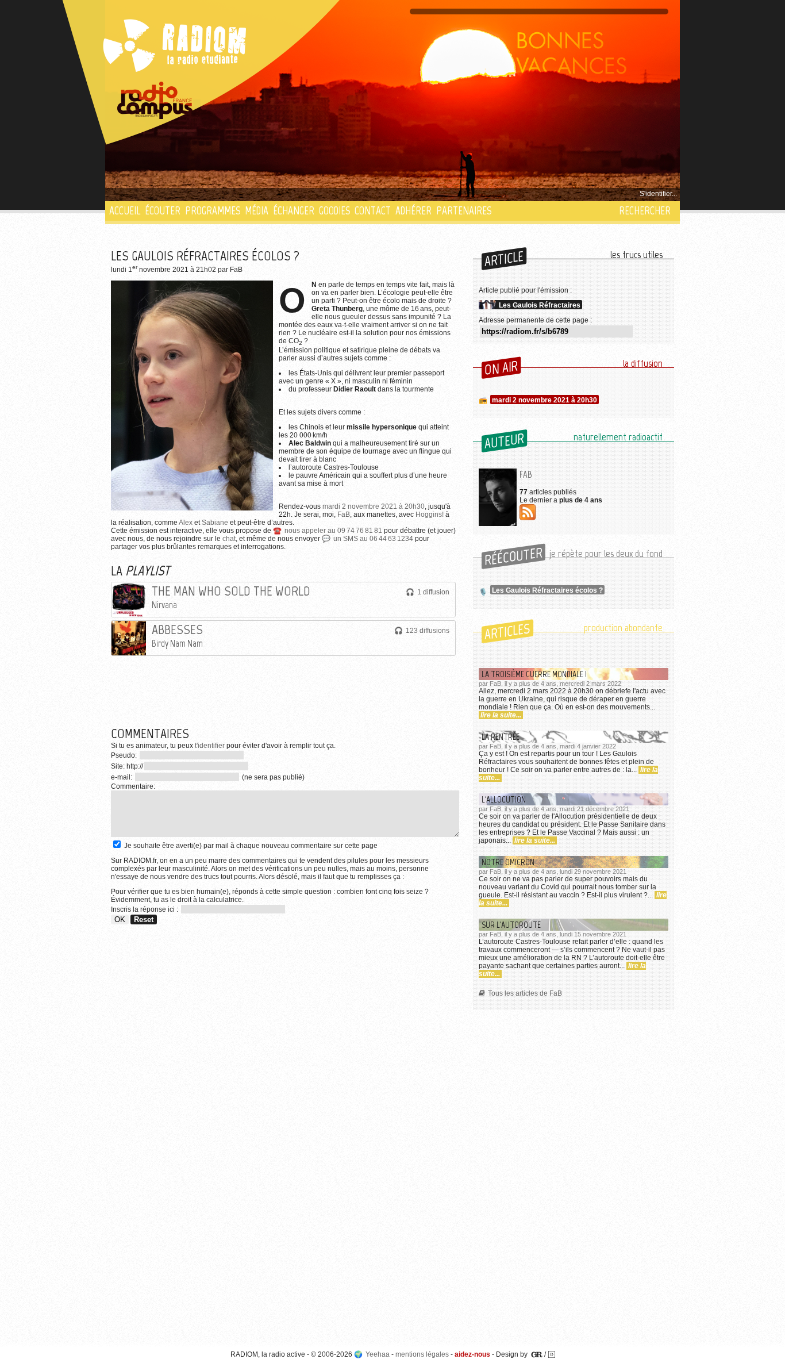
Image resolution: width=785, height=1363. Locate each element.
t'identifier (210, 746)
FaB (343, 514)
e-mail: (122, 777)
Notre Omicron (508, 862)
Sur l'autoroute (511, 924)
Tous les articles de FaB (525, 993)
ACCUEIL (124, 210)
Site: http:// (127, 766)
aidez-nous (472, 1354)
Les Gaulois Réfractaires (539, 305)
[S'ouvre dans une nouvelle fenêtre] (155, 101)
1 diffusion (433, 592)
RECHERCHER (645, 210)
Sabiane (215, 523)
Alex (186, 523)
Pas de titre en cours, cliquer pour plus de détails (186, 194)
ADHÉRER (413, 210)
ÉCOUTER (162, 210)
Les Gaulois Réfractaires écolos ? (547, 590)
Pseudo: (124, 755)
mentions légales (422, 1354)
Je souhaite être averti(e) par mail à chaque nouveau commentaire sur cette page (250, 846)
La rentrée (501, 736)
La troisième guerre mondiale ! (534, 674)
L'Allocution (504, 799)
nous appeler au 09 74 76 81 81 (333, 531)
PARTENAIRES (463, 210)
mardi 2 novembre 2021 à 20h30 (373, 506)
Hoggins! (429, 514)
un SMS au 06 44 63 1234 (373, 539)
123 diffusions (427, 631)
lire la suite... (500, 715)
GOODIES (334, 210)
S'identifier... (658, 194)
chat (229, 539)
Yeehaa (377, 1354)
